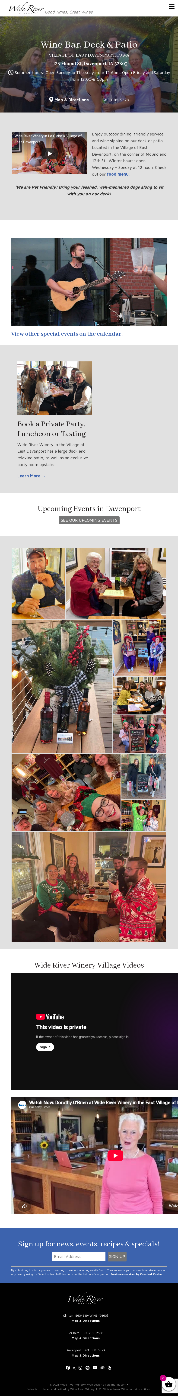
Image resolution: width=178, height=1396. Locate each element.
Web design (94, 1384)
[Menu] (171, 6)
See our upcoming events (89, 520)
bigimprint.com (116, 1384)
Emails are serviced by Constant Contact (137, 1274)
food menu (118, 174)
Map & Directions (71, 99)
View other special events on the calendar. (67, 334)
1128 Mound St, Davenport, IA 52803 (89, 64)
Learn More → (31, 475)
